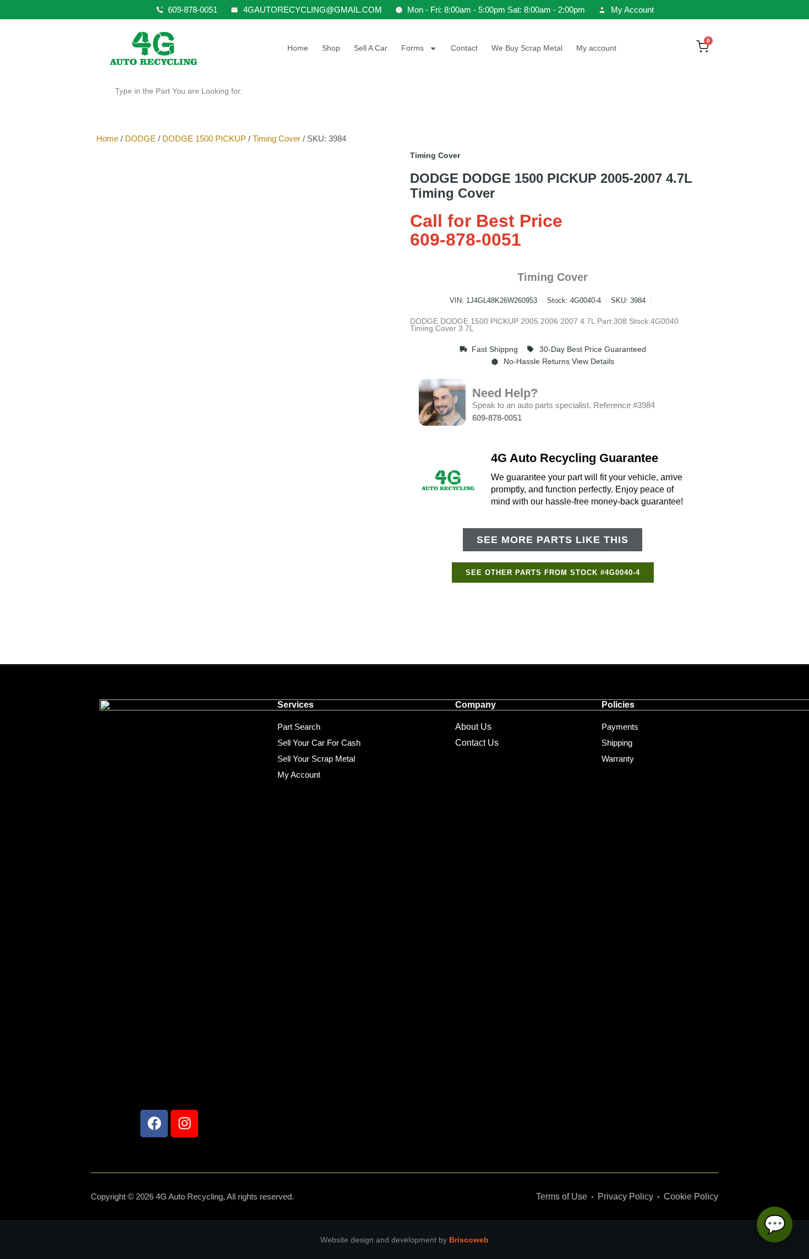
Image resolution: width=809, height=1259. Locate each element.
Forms (412, 48)
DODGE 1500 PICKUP (204, 138)
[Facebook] (154, 1123)
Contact (464, 48)
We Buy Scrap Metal (526, 48)
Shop (331, 48)
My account (596, 48)
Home (297, 48)
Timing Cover (276, 138)
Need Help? (505, 393)
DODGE (140, 138)
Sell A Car (370, 48)
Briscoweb (469, 1239)
